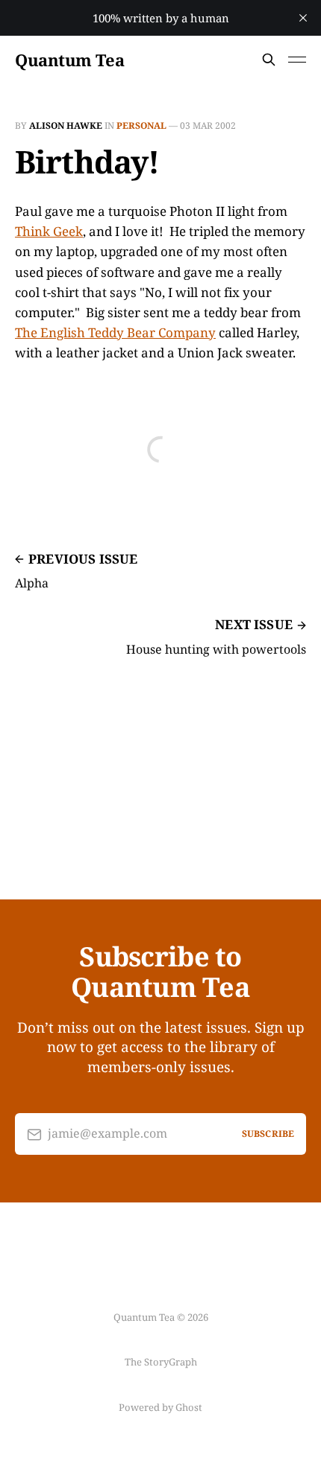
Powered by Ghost (160, 1407)
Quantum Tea (69, 59)
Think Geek (49, 231)
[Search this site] (269, 59)
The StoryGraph (161, 1361)
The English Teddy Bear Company (115, 332)
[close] (303, 18)
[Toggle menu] (297, 59)
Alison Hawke (65, 125)
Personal (141, 125)
